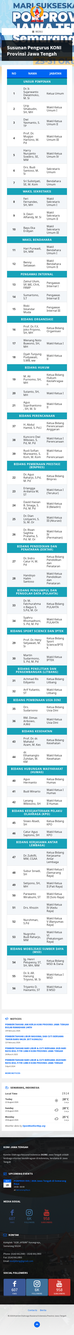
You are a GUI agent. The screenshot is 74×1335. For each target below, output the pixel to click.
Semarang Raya (23, 1190)
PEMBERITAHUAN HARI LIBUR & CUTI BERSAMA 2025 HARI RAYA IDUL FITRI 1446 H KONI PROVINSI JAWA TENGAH (35, 1050)
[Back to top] (37, 1324)
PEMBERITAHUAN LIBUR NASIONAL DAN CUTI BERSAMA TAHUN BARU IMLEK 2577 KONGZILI (34, 1038)
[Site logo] (37, 21)
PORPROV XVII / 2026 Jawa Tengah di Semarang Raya (40, 1182)
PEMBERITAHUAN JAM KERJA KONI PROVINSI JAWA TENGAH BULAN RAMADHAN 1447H (37, 1026)
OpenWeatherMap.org (34, 1125)
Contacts (32, 1310)
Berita (43, 1310)
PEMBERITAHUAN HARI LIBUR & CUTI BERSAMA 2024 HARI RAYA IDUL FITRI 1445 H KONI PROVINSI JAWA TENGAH (35, 1061)
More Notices (12, 1073)
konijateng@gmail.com (21, 1261)
